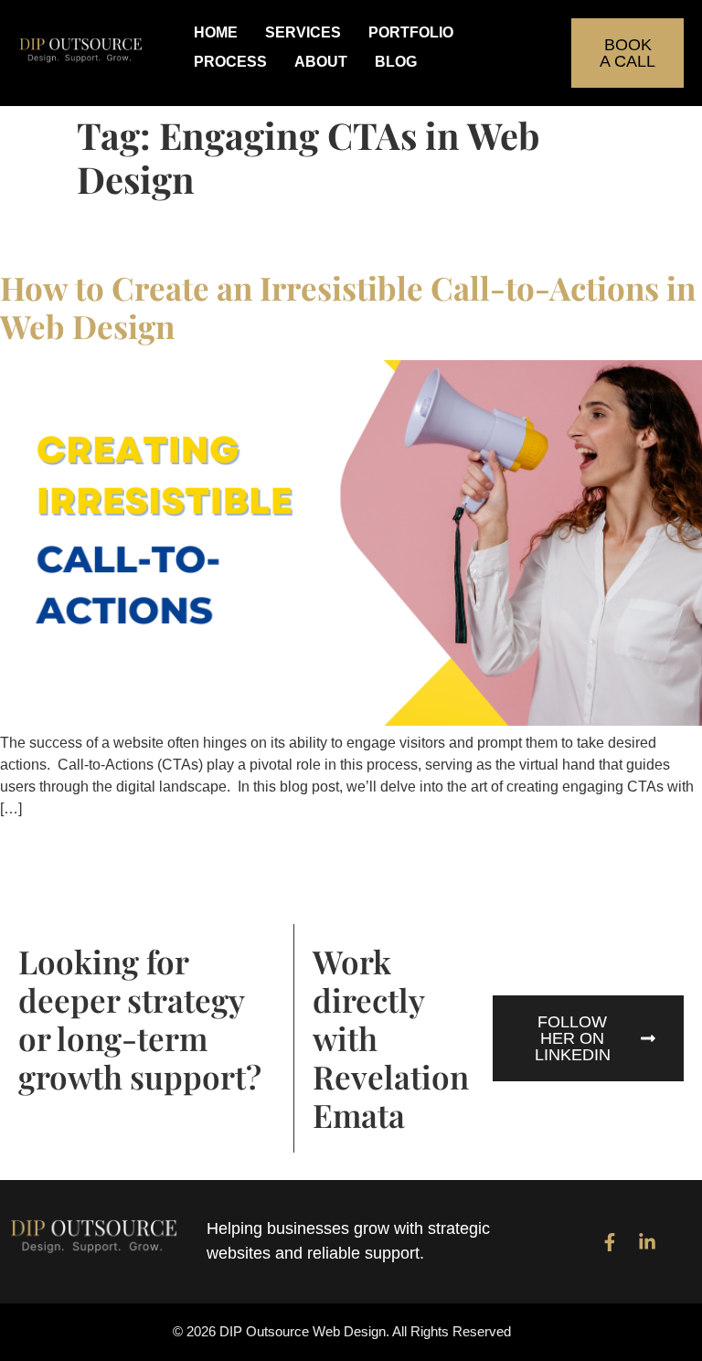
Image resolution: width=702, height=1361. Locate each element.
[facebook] (609, 1242)
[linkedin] (647, 1242)
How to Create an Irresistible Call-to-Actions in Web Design (348, 306)
